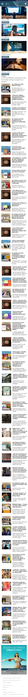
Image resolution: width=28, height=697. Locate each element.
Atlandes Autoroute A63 (9, 692)
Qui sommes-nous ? (8, 685)
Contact (5, 689)
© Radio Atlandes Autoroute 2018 (11, 678)
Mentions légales (7, 682)
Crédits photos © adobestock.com (12, 680)
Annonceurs (6, 687)
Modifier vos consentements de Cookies (13, 694)
